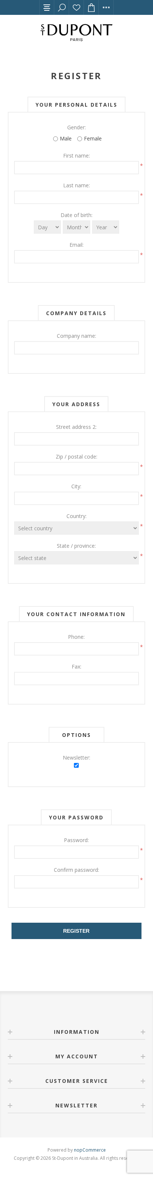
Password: (76, 840)
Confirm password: (76, 869)
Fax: (76, 666)
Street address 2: (76, 426)
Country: (76, 516)
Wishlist (76, 7)
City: (76, 486)
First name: (76, 155)
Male (66, 138)
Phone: (76, 636)
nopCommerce (90, 1150)
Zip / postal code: (76, 456)
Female (93, 138)
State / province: (76, 545)
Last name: (76, 185)
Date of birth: (76, 215)
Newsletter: (76, 757)
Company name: (76, 335)
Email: (76, 244)
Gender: (76, 127)
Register (76, 931)
